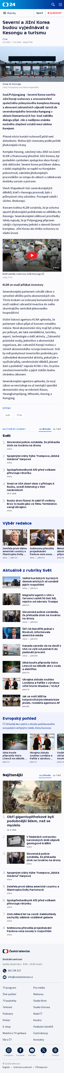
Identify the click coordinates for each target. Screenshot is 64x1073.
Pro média (39, 987)
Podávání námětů (43, 1026)
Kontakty (38, 1039)
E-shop (7, 1026)
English (6, 1067)
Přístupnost (41, 1067)
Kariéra (37, 1020)
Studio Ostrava (41, 1007)
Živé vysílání (9, 994)
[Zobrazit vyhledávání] (53, 4)
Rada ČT (38, 1013)
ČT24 (5, 39)
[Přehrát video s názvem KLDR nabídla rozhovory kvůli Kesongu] (32, 255)
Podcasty (8, 1013)
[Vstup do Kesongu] (32, 64)
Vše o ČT (7, 1039)
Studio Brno (40, 1000)
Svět (7, 415)
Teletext (7, 1007)
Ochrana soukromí (22, 1067)
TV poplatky (9, 1000)
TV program (9, 987)
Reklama (38, 994)
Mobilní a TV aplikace (14, 1033)
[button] (32, 255)
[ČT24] (9, 4)
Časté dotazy (40, 1033)
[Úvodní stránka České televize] (16, 951)
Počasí (6, 1020)
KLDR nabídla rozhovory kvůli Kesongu (22, 273)
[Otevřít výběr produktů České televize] (60, 4)
